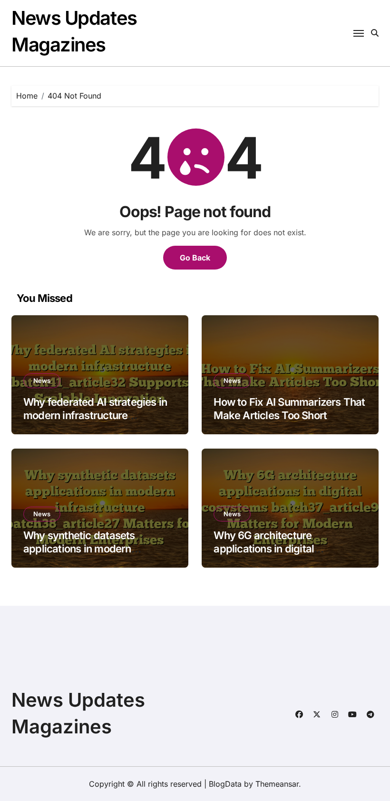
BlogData (225, 784)
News (41, 380)
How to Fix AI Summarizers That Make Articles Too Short (289, 409)
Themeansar (277, 784)
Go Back (195, 257)
